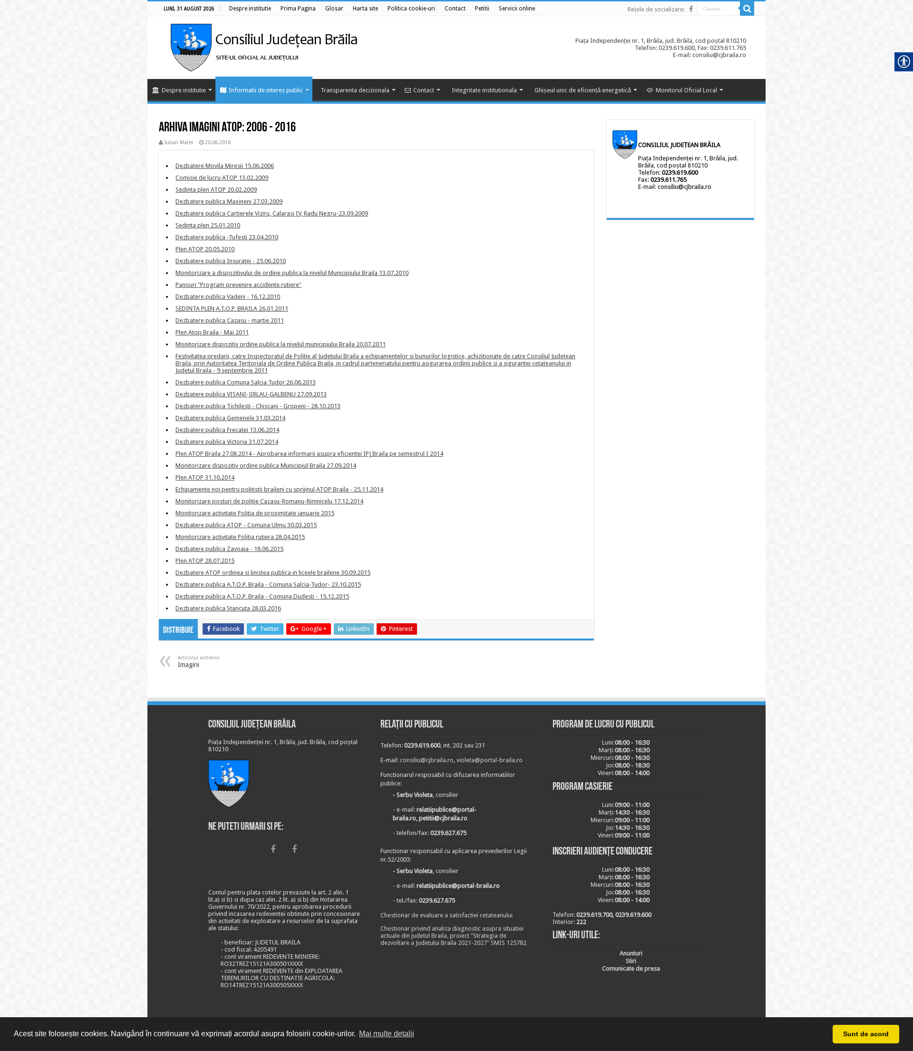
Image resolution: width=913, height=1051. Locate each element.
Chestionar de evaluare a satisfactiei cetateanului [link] (446, 915)
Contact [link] (423, 90)
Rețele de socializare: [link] (656, 9)
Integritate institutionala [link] (484, 90)
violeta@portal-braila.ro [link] (489, 760)
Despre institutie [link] (184, 90)
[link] (250, 8)
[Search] (747, 8)
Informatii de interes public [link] (266, 90)
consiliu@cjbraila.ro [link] (684, 186)
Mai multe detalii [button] (386, 1034)
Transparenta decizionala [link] (355, 90)
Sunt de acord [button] (866, 1034)
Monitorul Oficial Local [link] (686, 90)
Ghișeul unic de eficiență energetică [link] (582, 90)
